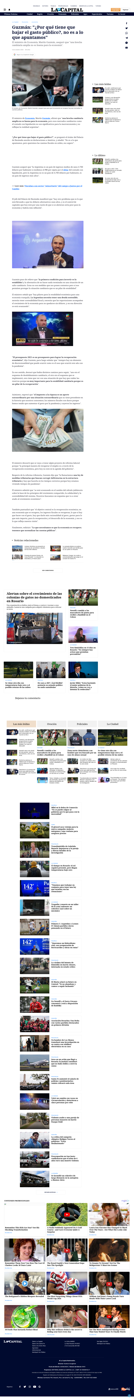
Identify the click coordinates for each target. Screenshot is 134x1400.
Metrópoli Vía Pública (38, 1352)
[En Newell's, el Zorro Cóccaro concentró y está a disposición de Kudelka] (51, 1004)
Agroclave (35, 1348)
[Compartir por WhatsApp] (127, 33)
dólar (65, 170)
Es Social (121, 14)
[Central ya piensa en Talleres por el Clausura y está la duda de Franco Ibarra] (107, 120)
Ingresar (125, 9)
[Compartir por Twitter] (127, 28)
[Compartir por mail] (127, 48)
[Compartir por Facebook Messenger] (127, 43)
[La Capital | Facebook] (20, 1387)
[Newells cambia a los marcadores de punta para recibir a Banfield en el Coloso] (107, 161)
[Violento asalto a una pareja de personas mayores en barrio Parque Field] (51, 1121)
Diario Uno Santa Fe (38, 1343)
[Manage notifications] (129, 1395)
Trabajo (53, 6)
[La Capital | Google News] (39, 1387)
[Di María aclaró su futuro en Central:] (51, 985)
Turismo (98, 6)
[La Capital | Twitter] (25, 1387)
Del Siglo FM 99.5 (102, 1341)
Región (40, 14)
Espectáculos (97, 14)
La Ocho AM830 (70, 1341)
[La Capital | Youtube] (35, 1387)
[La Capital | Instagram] (30, 1387)
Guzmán (46, 118)
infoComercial (36, 1350)
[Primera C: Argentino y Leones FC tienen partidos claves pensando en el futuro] (51, 927)
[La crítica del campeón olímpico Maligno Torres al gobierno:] (51, 1140)
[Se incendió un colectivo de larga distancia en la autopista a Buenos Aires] (51, 1179)
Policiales (75, 14)
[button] (5, 10)
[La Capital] (67, 10)
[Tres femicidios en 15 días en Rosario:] (83, 642)
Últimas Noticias (10, 14)
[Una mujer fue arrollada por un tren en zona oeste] (112, 771)
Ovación (50, 14)
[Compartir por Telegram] (127, 38)
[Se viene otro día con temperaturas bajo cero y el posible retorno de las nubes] (107, 180)
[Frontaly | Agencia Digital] (124, 1389)
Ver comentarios (48, 570)
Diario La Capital (37, 1341)
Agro (85, 14)
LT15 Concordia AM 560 (72, 1346)
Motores (45, 6)
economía (35, 22)
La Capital (15, 22)
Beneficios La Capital (86, 6)
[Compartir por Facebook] (127, 23)
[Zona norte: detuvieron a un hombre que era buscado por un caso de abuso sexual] (82, 743)
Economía (62, 14)
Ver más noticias (50, 1192)
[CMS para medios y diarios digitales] (113, 1389)
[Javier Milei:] (83, 677)
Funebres (74, 6)
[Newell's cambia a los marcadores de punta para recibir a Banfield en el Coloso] (83, 604)
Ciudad (29, 14)
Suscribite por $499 (116, 9)
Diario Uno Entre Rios (39, 1346)
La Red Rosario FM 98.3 (72, 1343)
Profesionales (63, 6)
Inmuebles (36, 6)
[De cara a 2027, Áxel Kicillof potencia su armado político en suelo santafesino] (107, 171)
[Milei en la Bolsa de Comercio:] (51, 811)
